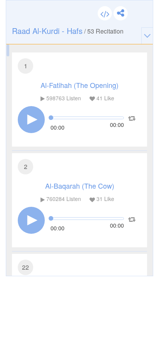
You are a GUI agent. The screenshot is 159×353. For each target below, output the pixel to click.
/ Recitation (67, 30)
